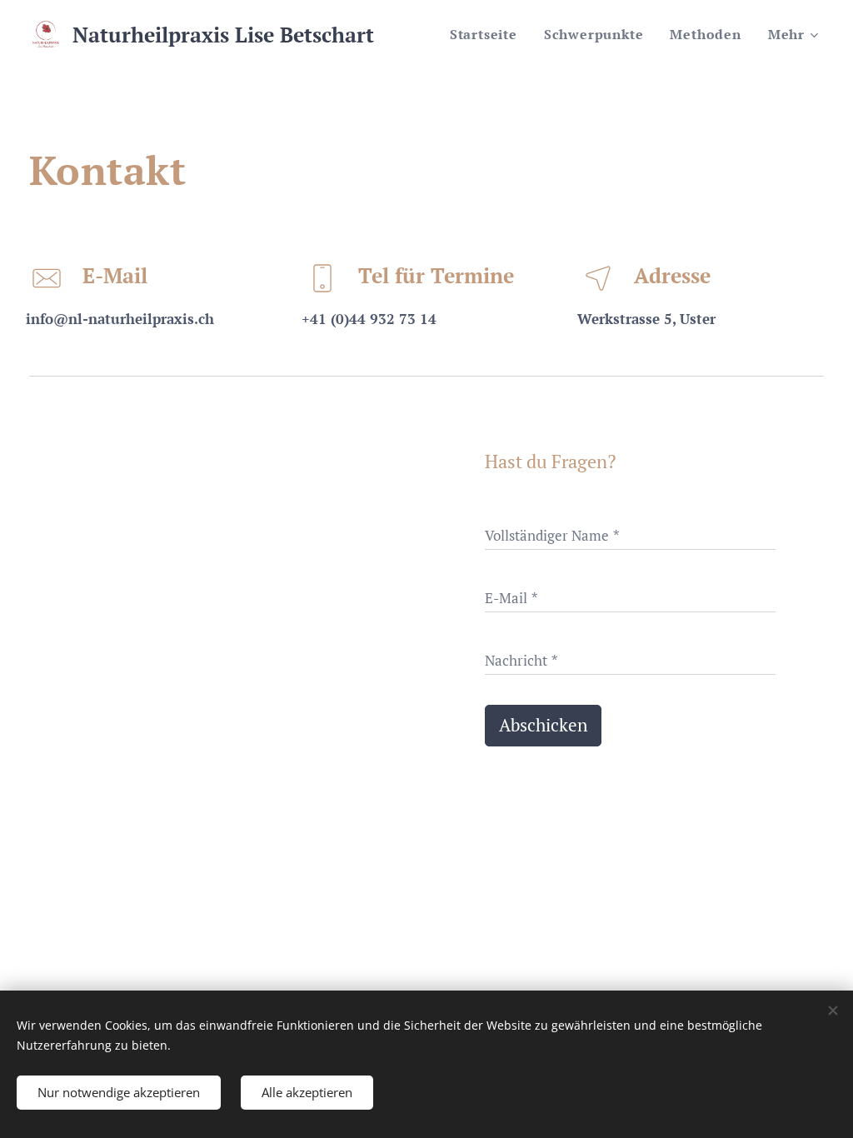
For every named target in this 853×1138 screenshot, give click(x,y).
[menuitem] (488, 34)
